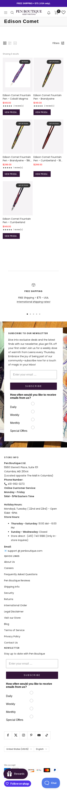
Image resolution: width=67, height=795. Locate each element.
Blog (6, 624)
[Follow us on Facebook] (8, 735)
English (40, 749)
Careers (9, 568)
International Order (15, 605)
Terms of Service (14, 630)
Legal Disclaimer (14, 611)
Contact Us (11, 642)
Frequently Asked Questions (20, 574)
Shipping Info (12, 586)
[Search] (12, 12)
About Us (9, 562)
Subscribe (33, 386)
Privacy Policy (12, 636)
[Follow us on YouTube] (39, 735)
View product (12, 112)
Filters (56, 43)
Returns (8, 599)
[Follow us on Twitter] (16, 735)
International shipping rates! (33, 302)
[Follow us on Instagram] (23, 735)
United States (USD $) (17, 749)
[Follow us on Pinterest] (31, 735)
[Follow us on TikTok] (47, 735)
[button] (49, 12)
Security (9, 593)
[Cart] (56, 12)
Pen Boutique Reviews (17, 580)
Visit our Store (12, 618)
